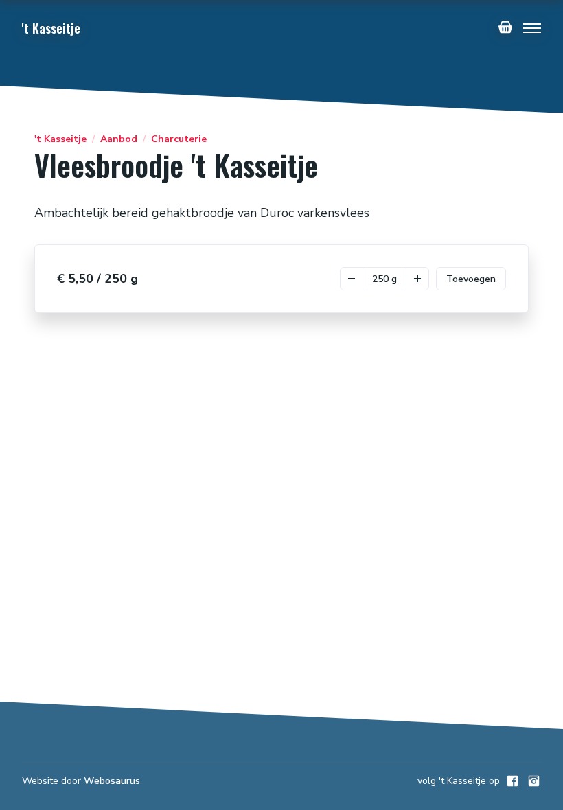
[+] (417, 279)
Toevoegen (471, 279)
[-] (352, 279)
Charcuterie (179, 139)
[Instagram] (534, 781)
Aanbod (118, 139)
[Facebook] (512, 781)
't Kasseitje (60, 139)
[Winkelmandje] (505, 28)
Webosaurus (112, 780)
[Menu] (532, 28)
